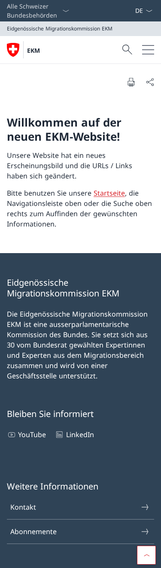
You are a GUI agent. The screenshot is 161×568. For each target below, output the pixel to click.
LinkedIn (80, 434)
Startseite (109, 193)
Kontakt (23, 507)
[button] (146, 555)
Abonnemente (33, 531)
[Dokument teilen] (149, 82)
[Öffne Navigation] (148, 49)
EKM (33, 50)
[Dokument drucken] (131, 82)
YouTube (32, 434)
